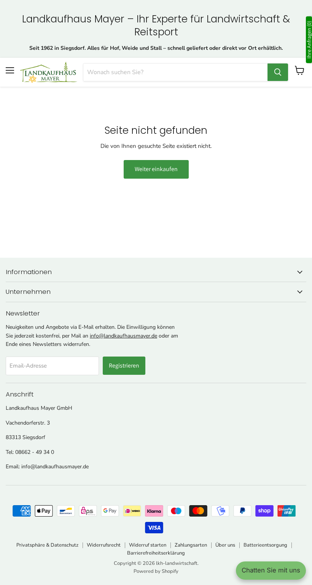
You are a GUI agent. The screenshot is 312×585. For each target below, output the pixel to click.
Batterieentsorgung (265, 545)
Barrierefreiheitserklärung (156, 553)
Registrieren (124, 365)
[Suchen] (277, 72)
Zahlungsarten (191, 545)
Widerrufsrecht (104, 545)
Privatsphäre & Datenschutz (47, 545)
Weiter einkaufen (156, 169)
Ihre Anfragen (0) (309, 40)
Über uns (225, 545)
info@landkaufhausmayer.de (123, 335)
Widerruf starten (147, 545)
